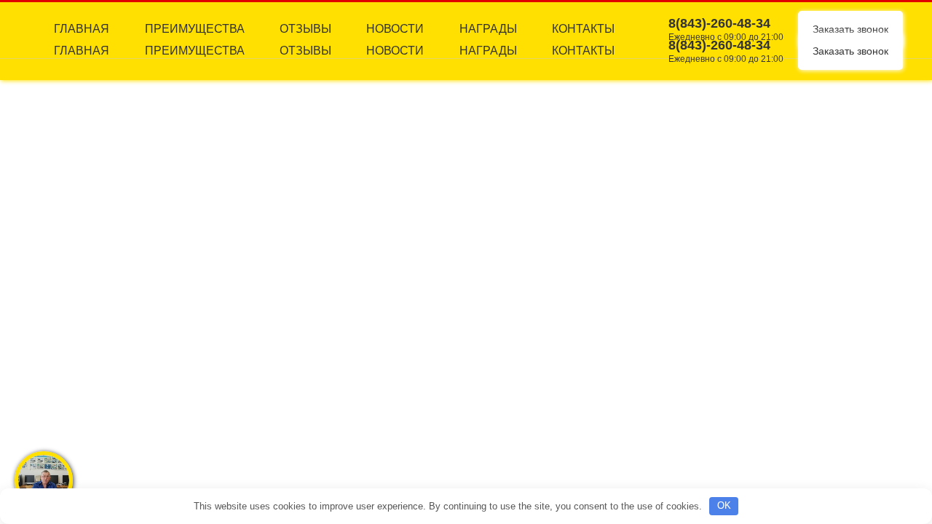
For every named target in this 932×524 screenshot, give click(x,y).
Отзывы (305, 50)
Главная (81, 50)
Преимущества (195, 50)
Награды (488, 50)
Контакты (583, 50)
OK (724, 505)
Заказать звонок (850, 51)
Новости (395, 50)
